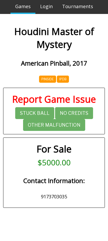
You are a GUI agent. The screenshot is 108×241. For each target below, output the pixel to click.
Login (46, 6)
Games (23, 6)
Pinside (47, 79)
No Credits (74, 113)
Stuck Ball (35, 113)
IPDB (63, 79)
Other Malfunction (54, 125)
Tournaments (77, 6)
